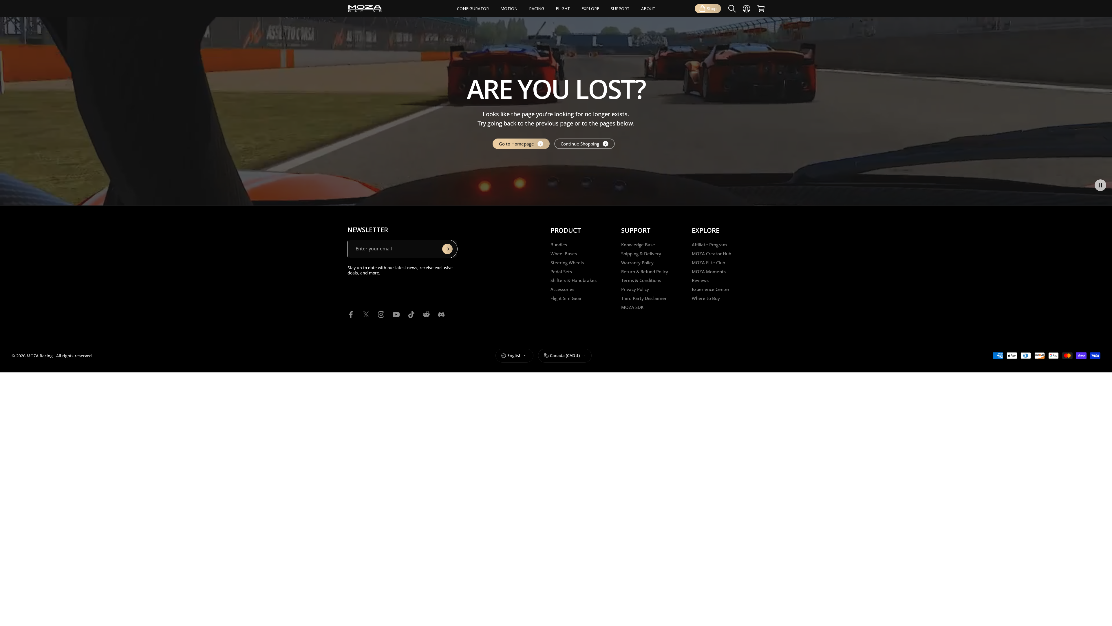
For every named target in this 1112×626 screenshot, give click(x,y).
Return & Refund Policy (644, 271)
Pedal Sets (561, 271)
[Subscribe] (447, 249)
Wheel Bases (563, 253)
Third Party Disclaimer (644, 298)
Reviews (700, 280)
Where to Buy (706, 298)
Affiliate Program (709, 245)
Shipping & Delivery (641, 253)
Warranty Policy (637, 262)
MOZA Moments (709, 271)
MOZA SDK (632, 307)
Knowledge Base (638, 245)
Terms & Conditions (641, 280)
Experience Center (710, 289)
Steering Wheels (567, 262)
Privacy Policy (635, 289)
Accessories (562, 289)
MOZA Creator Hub (711, 253)
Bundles (558, 245)
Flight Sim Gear (566, 298)
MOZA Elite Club (708, 262)
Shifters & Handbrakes (573, 280)
